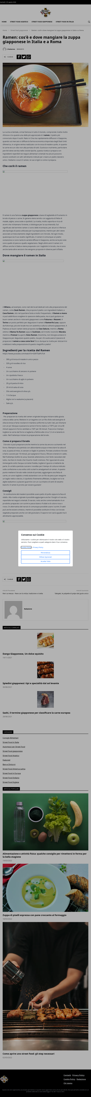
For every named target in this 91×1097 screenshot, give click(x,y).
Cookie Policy (26, 547)
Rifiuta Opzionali (45, 557)
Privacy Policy (38, 547)
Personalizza (45, 553)
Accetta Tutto (45, 561)
